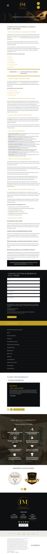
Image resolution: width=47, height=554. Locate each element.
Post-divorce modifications (12, 90)
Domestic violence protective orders (14, 92)
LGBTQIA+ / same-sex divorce (13, 64)
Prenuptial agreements (12, 95)
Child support (10, 59)
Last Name (8, 281)
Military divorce (10, 67)
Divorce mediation (11, 65)
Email (8, 288)
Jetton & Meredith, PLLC (15, 37)
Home (8, 533)
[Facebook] (19, 521)
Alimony (9, 56)
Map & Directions (14, 518)
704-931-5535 (23, 512)
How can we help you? (10, 297)
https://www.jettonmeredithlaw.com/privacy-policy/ (15, 313)
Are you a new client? (10, 291)
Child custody (10, 57)
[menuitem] (23, 329)
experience (19, 82)
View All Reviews (19, 409)
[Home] (23, 503)
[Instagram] (23, 521)
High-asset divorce (11, 61)
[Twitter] (27, 521)
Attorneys (14, 533)
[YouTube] (25, 521)
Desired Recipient (9, 294)
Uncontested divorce (11, 62)
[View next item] (11, 409)
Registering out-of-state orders (13, 93)
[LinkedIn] (21, 521)
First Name (8, 278)
